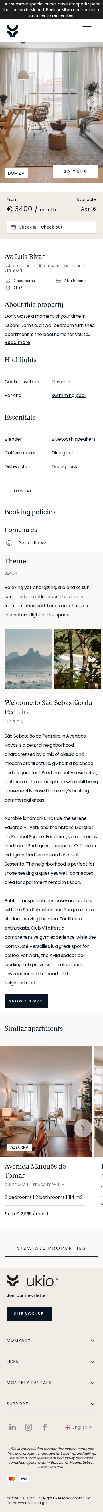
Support (18, 1404)
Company (19, 1340)
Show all (22, 490)
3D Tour (75, 171)
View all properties (51, 1248)
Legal (14, 1361)
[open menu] (87, 31)
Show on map (26, 1001)
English (80, 1427)
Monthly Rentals (29, 1382)
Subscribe (29, 1314)
